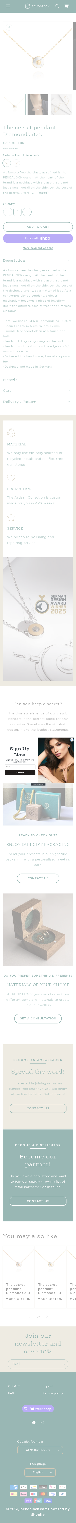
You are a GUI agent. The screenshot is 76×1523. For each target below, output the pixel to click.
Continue (20, 772)
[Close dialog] (71, 739)
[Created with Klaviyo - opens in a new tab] (38, 784)
